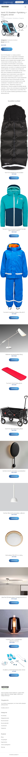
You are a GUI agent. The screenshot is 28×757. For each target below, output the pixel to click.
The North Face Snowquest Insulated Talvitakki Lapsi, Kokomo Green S (14, 229)
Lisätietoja (7, 49)
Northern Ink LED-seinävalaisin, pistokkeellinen (14, 471)
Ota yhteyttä (4, 739)
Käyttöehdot (4, 742)
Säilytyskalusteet (5, 718)
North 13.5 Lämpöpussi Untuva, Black (14, 172)
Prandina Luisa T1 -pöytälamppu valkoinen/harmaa (14, 640)
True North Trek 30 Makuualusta (14, 383)
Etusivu (2, 16)
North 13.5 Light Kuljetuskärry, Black (14, 428)
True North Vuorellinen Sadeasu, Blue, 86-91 (14, 312)
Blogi (2, 737)
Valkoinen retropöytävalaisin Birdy (14, 354)
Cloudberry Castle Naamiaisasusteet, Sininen (14, 670)
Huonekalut (3, 715)
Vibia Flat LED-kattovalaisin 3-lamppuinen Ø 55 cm (14, 597)
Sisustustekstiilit (4, 723)
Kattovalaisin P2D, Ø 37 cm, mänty (14, 555)
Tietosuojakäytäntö (5, 744)
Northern (15, 40)
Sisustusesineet (4, 720)
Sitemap (3, 747)
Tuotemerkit (10, 40)
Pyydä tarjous (19, 2)
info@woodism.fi (5, 707)
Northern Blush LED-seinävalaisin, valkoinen (14, 513)
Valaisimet (3, 728)
